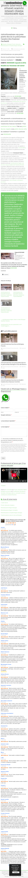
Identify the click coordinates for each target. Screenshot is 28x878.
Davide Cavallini (5, 799)
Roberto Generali (5, 555)
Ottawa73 (3, 785)
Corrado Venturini (5, 813)
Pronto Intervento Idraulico (7, 505)
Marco (2, 752)
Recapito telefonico (6, 415)
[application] (14, 475)
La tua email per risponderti (8, 421)
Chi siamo (7, 876)
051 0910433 (8, 489)
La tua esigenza (5, 426)
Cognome (17, 412)
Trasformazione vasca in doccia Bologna (11, 515)
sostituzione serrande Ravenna (8, 494)
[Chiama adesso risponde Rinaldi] (25, 3)
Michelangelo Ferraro (6, 664)
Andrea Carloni (4, 640)
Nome (2, 412)
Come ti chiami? (5, 407)
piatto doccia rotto (20, 129)
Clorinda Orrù (4, 726)
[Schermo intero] (25, 481)
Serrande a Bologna (6, 493)
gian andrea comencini (6, 700)
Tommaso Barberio (5, 594)
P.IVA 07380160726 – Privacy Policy (16, 876)
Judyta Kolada (4, 831)
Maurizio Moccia (5, 547)
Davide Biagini (4, 633)
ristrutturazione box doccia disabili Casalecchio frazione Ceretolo (12, 381)
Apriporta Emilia (5, 771)
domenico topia (5, 744)
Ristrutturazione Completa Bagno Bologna (11, 45)
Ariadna (3, 621)
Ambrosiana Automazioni (7, 713)
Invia (3, 458)
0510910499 (10, 63)
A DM (2, 757)
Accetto (15, 872)
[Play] (2, 481)
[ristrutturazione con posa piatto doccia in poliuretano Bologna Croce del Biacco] (9, 352)
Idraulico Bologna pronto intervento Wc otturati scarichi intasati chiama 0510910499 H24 (14, 8)
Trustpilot (3, 485)
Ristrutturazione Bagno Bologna (9, 507)
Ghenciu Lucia (4, 613)
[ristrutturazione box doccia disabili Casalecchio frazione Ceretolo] (9, 371)
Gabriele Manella (5, 848)
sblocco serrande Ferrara (17, 493)
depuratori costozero (6, 685)
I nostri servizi (4, 502)
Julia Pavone (4, 588)
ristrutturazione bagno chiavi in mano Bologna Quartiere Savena (13, 320)
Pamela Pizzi (4, 778)
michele (3, 527)
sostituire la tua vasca (8, 126)
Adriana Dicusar (5, 674)
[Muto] (23, 481)
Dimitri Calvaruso (5, 651)
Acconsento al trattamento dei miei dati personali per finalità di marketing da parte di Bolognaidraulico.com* (12, 440)
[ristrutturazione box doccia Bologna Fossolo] (9, 334)
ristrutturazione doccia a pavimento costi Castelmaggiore (11, 325)
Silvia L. (3, 738)
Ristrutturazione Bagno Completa (9, 510)
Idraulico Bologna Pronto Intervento (12, 44)
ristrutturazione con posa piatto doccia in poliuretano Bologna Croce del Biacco (13, 363)
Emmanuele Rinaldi (5, 764)
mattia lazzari (4, 604)
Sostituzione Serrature (18, 491)
